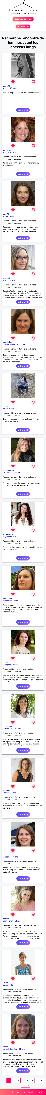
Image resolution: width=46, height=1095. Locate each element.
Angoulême (7, 536)
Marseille (6, 857)
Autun (5, 216)
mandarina (7, 342)
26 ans (15, 665)
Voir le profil (23, 110)
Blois (5, 408)
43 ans (15, 857)
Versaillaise (7, 150)
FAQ (12, 1092)
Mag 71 (6, 214)
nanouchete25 (9, 470)
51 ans (13, 793)
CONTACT (40, 1092)
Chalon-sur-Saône (10, 344)
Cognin (6, 985)
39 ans (12, 280)
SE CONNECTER (23, 26)
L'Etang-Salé (8, 729)
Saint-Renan (8, 921)
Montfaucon (8, 472)
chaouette (7, 278)
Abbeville (7, 600)
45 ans (13, 88)
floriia (5, 662)
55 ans (12, 216)
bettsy (5, 406)
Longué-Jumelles (10, 1049)
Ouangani (7, 665)
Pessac (6, 793)
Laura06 (6, 86)
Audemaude (8, 534)
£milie (5, 983)
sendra (6, 919)
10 (28, 1085)
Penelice (6, 854)
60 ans (23, 344)
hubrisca (6, 790)
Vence (5, 88)
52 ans (18, 729)
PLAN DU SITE (28, 1092)
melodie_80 (7, 598)
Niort (5, 280)
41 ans (15, 152)
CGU (18, 1092)
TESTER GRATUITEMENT (23, 19)
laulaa (5, 1047)
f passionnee (8, 726)
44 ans (15, 600)
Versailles (7, 152)
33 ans (22, 1049)
